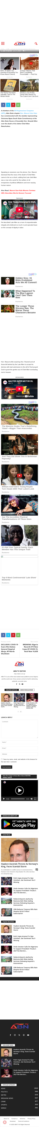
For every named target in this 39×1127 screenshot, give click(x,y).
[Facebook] (3, 105)
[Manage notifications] (4, 1122)
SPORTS (4, 1105)
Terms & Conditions (23, 1121)
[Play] (4, 799)
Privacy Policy (31, 1118)
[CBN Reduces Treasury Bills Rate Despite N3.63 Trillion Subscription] (6, 912)
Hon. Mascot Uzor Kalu (28, 113)
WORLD (3, 1108)
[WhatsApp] (18, 105)
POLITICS (4, 1092)
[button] (19, 790)
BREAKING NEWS (7, 1098)
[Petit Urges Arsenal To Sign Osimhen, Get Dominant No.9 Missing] (19, 697)
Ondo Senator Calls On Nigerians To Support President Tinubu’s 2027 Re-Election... (25, 890)
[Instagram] (15, 1035)
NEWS (3, 1088)
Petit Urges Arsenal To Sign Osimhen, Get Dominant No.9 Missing (19, 705)
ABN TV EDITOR (7, 51)
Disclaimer (13, 1121)
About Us (6, 1118)
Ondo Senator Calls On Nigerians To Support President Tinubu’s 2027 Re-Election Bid (31, 705)
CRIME (3, 1101)
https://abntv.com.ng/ (19, 673)
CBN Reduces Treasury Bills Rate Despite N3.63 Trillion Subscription (25, 911)
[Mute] (32, 799)
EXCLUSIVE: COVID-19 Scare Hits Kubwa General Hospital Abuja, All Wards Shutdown (9, 649)
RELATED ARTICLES (11, 690)
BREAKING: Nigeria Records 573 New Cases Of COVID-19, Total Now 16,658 (30, 647)
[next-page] (21, 712)
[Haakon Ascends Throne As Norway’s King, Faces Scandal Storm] (7, 697)
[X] (8, 105)
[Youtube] (22, 684)
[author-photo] (19, 664)
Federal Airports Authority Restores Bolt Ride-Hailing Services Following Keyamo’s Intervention (23, 902)
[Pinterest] (13, 105)
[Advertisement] (19, 20)
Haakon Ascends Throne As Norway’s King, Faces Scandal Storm (6, 705)
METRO (3, 1095)
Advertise (22, 1118)
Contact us (14, 1118)
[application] (19, 790)
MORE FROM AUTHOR (26, 690)
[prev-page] (18, 712)
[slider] (18, 798)
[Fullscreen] (35, 799)
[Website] (24, 1035)
